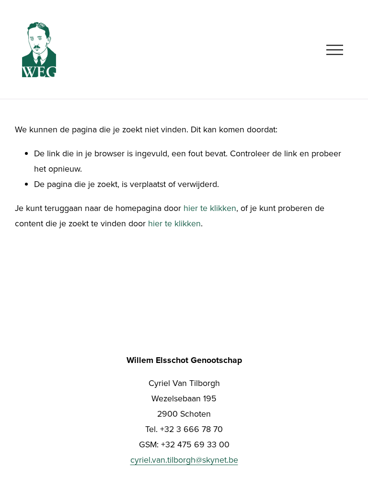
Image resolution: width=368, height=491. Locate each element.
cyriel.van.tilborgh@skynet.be (184, 460)
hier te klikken (210, 208)
